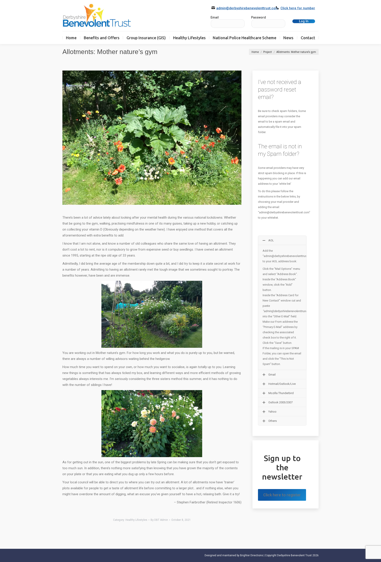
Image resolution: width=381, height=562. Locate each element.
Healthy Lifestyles (136, 519)
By (159, 519)
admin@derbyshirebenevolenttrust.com (247, 8)
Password (258, 17)
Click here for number (297, 8)
